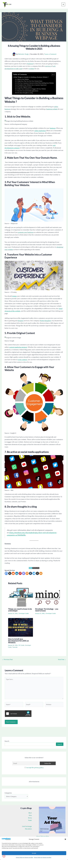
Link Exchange (27, 826)
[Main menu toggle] (63, 4)
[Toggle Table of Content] (52, 74)
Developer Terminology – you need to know (46, 610)
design (14, 296)
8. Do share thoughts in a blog (25, 93)
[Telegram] (34, 573)
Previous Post (7, 659)
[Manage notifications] (3, 856)
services (48, 66)
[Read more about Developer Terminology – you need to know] (47, 597)
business (30, 64)
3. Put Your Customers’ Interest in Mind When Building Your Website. (35, 83)
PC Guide (21, 645)
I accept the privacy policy (34, 767)
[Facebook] (6, 573)
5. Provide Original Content (24, 87)
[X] (9, 573)
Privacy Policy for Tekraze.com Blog (24, 857)
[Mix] (27, 573)
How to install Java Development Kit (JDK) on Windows (18, 641)
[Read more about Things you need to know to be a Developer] (20, 597)
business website (52, 109)
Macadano (28, 829)
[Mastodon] (23, 573)
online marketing (40, 130)
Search (7, 741)
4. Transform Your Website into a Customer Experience (32, 85)
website (31, 69)
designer (21, 321)
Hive (30, 815)
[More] (40, 573)
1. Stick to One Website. (23, 79)
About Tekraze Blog (42, 836)
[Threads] (37, 573)
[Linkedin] (16, 573)
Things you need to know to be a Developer (20, 610)
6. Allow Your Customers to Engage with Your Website (31, 89)
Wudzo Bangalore (45, 321)
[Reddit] (13, 573)
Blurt (30, 813)
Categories (8, 793)
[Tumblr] (30, 573)
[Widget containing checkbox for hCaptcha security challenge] (18, 713)
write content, (22, 359)
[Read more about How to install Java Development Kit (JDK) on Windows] (20, 627)
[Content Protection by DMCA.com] (34, 568)
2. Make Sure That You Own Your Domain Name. (30, 81)
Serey (30, 818)
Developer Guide (24, 613)
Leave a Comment (50, 54)
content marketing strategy (18, 347)
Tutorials (14, 647)
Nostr (30, 820)
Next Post (62, 659)
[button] (65, 839)
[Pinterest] (20, 573)
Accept (34, 853)
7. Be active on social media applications (27, 91)
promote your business (25, 232)
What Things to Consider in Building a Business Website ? (31, 77)
